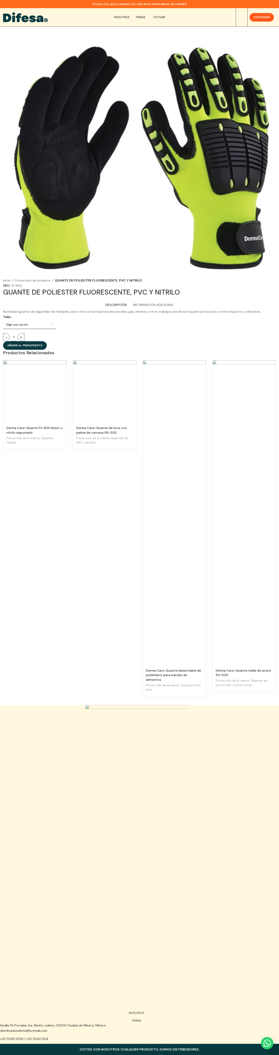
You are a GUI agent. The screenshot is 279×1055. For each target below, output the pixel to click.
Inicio (7, 280)
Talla (6, 317)
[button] (267, 1043)
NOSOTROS (136, 1013)
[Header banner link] (139, 4)
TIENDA (136, 1020)
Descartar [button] (273, 1049)
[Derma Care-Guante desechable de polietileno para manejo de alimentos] (174, 513)
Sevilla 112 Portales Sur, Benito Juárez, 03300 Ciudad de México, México (53, 1025)
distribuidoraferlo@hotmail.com (23, 1031)
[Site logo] (25, 17)
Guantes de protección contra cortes (241, 683)
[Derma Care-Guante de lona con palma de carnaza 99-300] (104, 392)
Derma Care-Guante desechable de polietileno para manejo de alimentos (173, 675)
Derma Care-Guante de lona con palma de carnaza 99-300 (101, 430)
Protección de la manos (32, 280)
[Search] (241, 17)
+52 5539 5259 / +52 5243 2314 (24, 1039)
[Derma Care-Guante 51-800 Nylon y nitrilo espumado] (35, 392)
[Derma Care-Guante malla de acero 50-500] (244, 513)
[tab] (116, 303)
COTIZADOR (262, 17)
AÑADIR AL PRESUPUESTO (24, 345)
